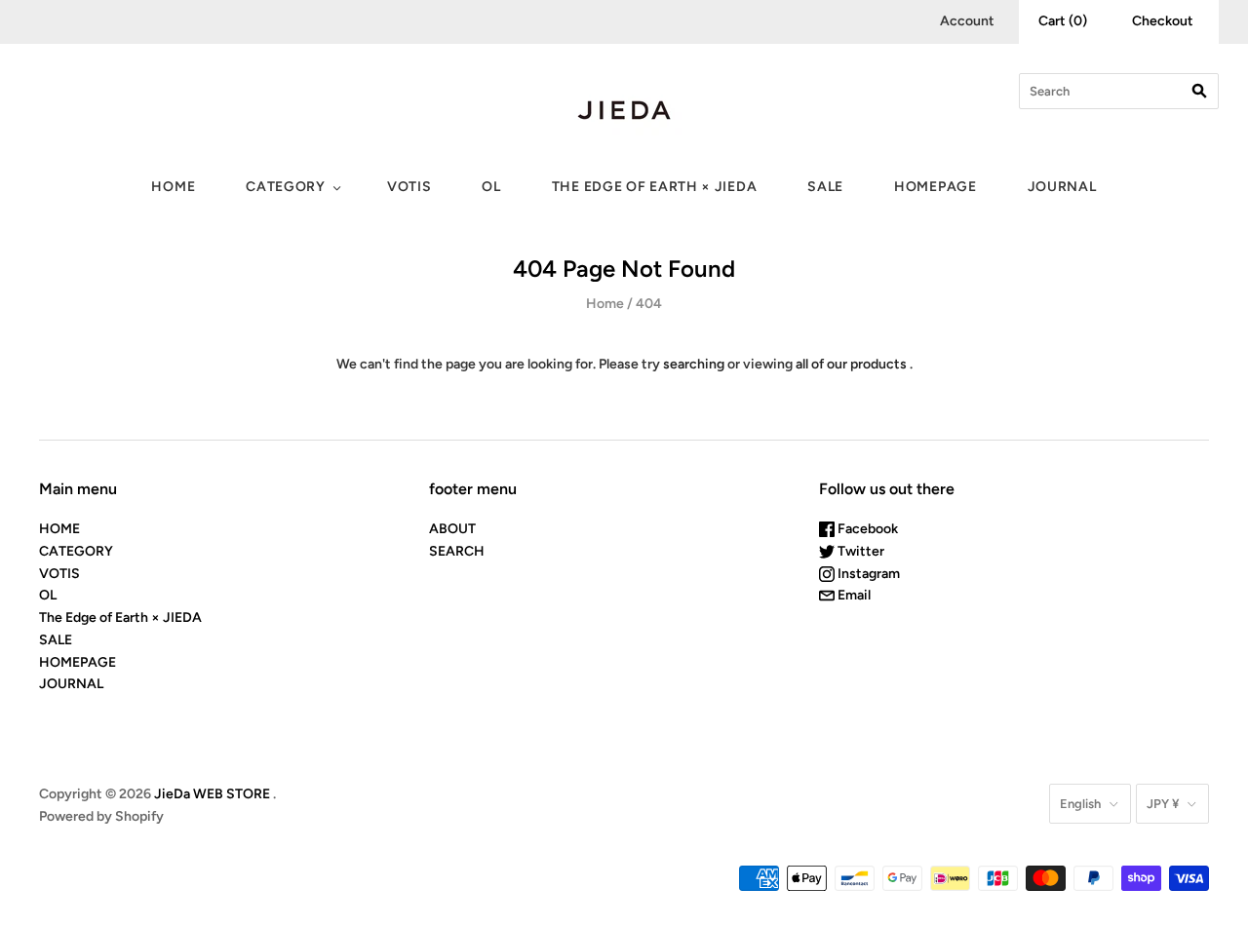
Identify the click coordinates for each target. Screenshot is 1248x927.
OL (491, 186)
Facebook (866, 529)
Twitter (859, 551)
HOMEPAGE (935, 186)
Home (605, 303)
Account (967, 21)
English (1080, 803)
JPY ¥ (1163, 803)
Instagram (867, 573)
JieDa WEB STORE (212, 794)
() (1062, 21)
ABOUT (452, 529)
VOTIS (409, 186)
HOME (173, 186)
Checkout (1162, 21)
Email (853, 595)
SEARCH (457, 551)
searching (693, 364)
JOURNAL (1062, 186)
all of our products (851, 364)
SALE (825, 186)
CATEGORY (286, 186)
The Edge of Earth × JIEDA (655, 186)
